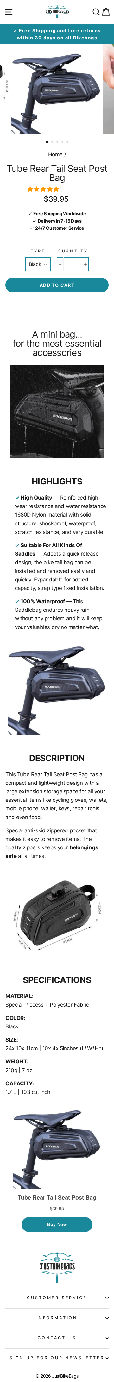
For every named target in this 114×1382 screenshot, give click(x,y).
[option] (57, 34)
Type (38, 251)
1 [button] (47, 142)
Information (57, 1318)
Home (55, 154)
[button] (44, 189)
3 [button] (58, 142)
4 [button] (63, 142)
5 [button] (68, 142)
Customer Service (57, 1297)
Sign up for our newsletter (57, 1358)
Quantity (73, 251)
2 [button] (52, 142)
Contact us (57, 1337)
